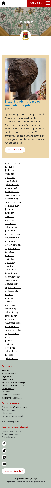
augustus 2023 (12, 290)
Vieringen (5, 370)
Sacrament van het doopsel (13, 385)
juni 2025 (9, 212)
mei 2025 (9, 216)
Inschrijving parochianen (12, 398)
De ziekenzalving (8, 388)
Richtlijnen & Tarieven (11, 395)
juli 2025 (9, 209)
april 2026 (10, 177)
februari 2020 (11, 358)
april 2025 (10, 220)
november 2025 (13, 195)
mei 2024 (9, 259)
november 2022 (13, 322)
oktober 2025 (12, 198)
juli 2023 (9, 294)
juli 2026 (9, 166)
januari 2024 (11, 273)
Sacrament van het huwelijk (13, 382)
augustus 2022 (12, 333)
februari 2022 (11, 351)
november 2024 (13, 237)
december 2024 (12, 234)
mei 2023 (9, 301)
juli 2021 (9, 354)
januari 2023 (11, 315)
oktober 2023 (12, 283)
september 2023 (13, 287)
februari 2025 (11, 227)
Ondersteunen (8, 379)
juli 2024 (9, 251)
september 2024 (13, 244)
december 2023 (12, 276)
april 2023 (10, 305)
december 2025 (12, 191)
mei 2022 (9, 344)
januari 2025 (11, 230)
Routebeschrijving (9, 373)
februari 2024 (11, 269)
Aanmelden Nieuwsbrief (14, 471)
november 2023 (13, 280)
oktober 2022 (12, 326)
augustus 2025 (12, 205)
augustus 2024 (12, 248)
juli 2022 (9, 337)
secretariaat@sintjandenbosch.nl (16, 407)
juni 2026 (9, 170)
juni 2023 (9, 298)
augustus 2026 (12, 163)
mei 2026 (9, 173)
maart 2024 (11, 266)
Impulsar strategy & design (28, 479)
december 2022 (12, 319)
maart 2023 (11, 308)
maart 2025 (11, 223)
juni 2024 (9, 255)
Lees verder (15, 150)
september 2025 (13, 202)
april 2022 (10, 347)
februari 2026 (12, 184)
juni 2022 (9, 340)
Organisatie (6, 376)
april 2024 (10, 262)
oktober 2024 (12, 241)
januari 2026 (11, 188)
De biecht (6, 392)
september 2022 (13, 330)
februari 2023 (11, 312)
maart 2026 (11, 180)
